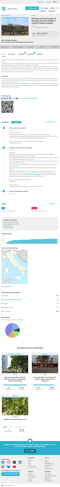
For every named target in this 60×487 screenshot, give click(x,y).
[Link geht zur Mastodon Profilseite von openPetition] (2, 466)
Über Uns (43, 11)
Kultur (45, 375)
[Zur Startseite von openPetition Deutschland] (9, 8)
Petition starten (32, 8)
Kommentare (30, 53)
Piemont (8, 15)
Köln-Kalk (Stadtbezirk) (15, 354)
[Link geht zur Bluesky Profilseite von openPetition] (8, 466)
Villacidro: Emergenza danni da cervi (15, 419)
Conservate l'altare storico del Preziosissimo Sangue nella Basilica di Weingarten (45, 379)
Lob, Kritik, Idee (32, 467)
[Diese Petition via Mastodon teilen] (7, 98)
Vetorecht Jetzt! (49, 468)
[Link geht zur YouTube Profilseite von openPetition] (14, 466)
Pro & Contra (11, 54)
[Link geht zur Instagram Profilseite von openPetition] (8, 462)
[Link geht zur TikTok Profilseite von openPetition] (14, 462)
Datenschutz (48, 477)
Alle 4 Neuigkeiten (50, 122)
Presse (29, 465)
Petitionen (44, 8)
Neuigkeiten (21, 53)
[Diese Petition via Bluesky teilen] (5, 98)
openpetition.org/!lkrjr (30, 98)
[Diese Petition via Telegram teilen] (15, 98)
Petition (3, 54)
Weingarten (45, 354)
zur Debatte (51, 203)
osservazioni (22, 85)
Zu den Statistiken (6, 286)
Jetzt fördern (30, 451)
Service (52, 8)
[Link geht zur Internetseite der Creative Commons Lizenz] (2, 485)
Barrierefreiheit (48, 480)
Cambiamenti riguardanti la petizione (19, 191)
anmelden (48, 2)
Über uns (30, 460)
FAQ (46, 460)
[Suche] (58, 8)
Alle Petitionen (31, 475)
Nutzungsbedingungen (50, 475)
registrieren (40, 2)
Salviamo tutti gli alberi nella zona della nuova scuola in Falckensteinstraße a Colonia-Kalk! (15, 379)
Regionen (30, 480)
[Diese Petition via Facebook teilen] (2, 98)
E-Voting (47, 467)
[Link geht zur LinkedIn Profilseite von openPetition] (20, 462)
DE (56, 2)
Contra (34, 208)
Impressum (47, 479)
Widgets (47, 462)
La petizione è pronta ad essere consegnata (20, 148)
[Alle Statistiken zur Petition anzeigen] (14, 283)
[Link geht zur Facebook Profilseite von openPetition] (2, 462)
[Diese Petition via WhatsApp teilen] (13, 98)
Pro (3, 208)
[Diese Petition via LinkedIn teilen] (10, 98)
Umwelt (33, 15)
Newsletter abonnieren (10, 474)
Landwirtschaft (15, 417)
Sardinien (15, 396)
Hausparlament (49, 465)
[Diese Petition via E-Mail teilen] (17, 98)
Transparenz (48, 474)
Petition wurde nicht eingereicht (17, 128)
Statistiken (39, 54)
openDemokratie (49, 463)
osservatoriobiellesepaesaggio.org (33, 174)
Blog (29, 463)
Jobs (29, 462)
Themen (30, 479)
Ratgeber (30, 474)
